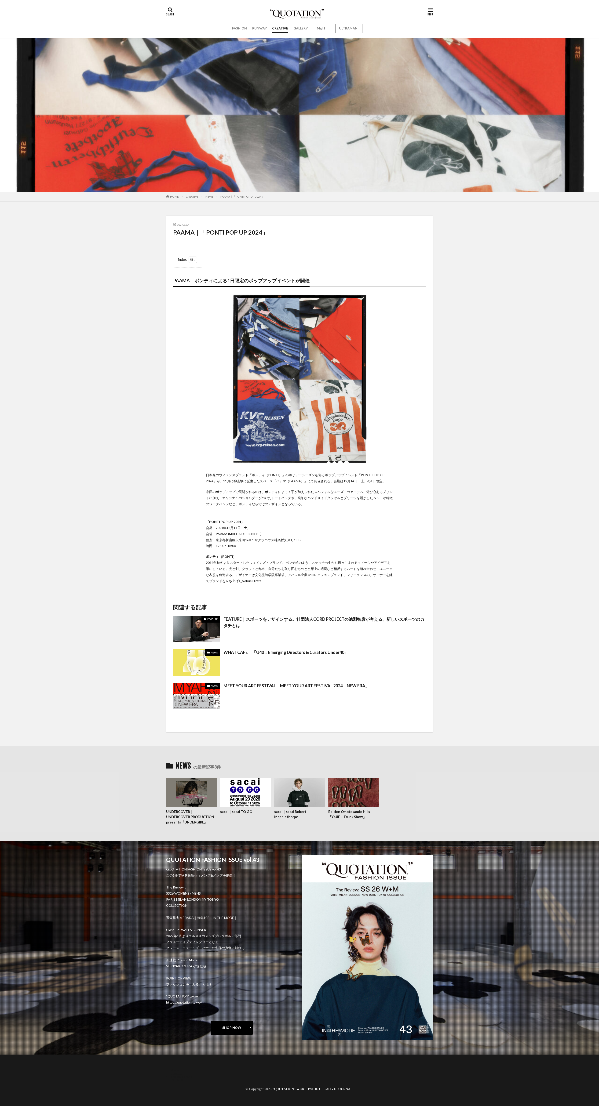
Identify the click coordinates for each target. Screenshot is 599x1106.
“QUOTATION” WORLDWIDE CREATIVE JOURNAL (313, 1089)
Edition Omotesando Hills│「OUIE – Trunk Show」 (350, 814)
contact (176, 1073)
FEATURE (212, 619)
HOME (174, 196)
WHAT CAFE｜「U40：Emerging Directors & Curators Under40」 (285, 652)
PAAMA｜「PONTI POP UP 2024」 (242, 196)
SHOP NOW (231, 1028)
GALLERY (300, 28)
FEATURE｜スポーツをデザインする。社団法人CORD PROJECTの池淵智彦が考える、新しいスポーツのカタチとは (323, 622)
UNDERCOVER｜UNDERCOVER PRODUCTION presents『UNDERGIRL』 (190, 816)
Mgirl (321, 28)
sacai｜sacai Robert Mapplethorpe (290, 814)
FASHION (239, 28)
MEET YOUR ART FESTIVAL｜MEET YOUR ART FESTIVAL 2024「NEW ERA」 (296, 685)
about (175, 1070)
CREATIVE (280, 28)
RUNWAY (259, 28)
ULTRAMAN (348, 28)
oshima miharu (181, 1077)
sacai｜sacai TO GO (236, 811)
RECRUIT (178, 1080)
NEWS (209, 196)
